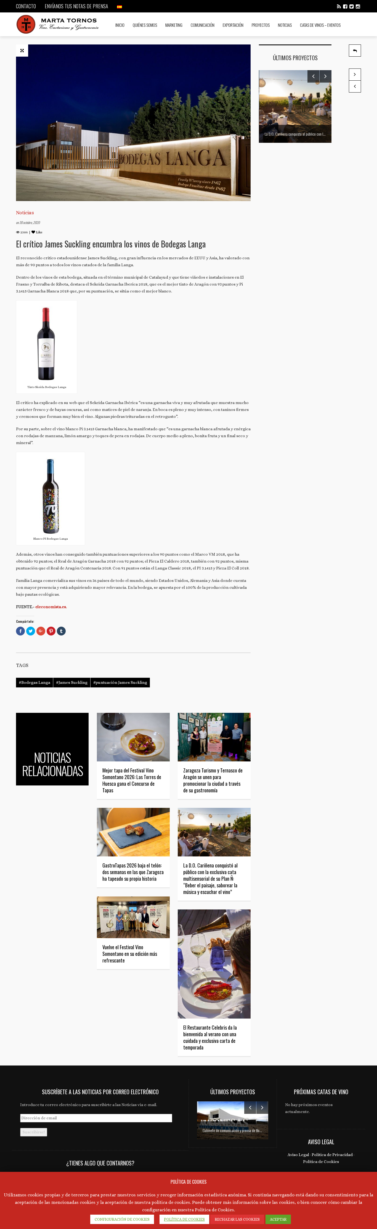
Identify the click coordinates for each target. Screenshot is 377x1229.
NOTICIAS (285, 25)
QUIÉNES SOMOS (145, 25)
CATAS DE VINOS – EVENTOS (320, 25)
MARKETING (173, 25)
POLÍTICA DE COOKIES (184, 1219)
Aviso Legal (298, 1154)
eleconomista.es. (51, 606)
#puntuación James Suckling (120, 682)
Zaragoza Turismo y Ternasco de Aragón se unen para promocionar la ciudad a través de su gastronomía (213, 780)
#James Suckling (71, 682)
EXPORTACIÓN (233, 25)
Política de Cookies (321, 1161)
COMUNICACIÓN (202, 25)
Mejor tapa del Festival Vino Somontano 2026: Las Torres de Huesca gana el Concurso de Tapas (131, 780)
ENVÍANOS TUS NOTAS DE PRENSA (76, 6)
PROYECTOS (261, 25)
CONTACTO (26, 6)
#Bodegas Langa (34, 682)
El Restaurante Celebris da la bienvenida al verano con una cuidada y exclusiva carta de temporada (210, 1037)
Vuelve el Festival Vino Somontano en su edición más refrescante (129, 953)
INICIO (119, 25)
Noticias (25, 212)
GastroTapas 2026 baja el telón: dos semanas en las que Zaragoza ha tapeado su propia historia (133, 872)
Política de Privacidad (332, 1154)
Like (39, 232)
